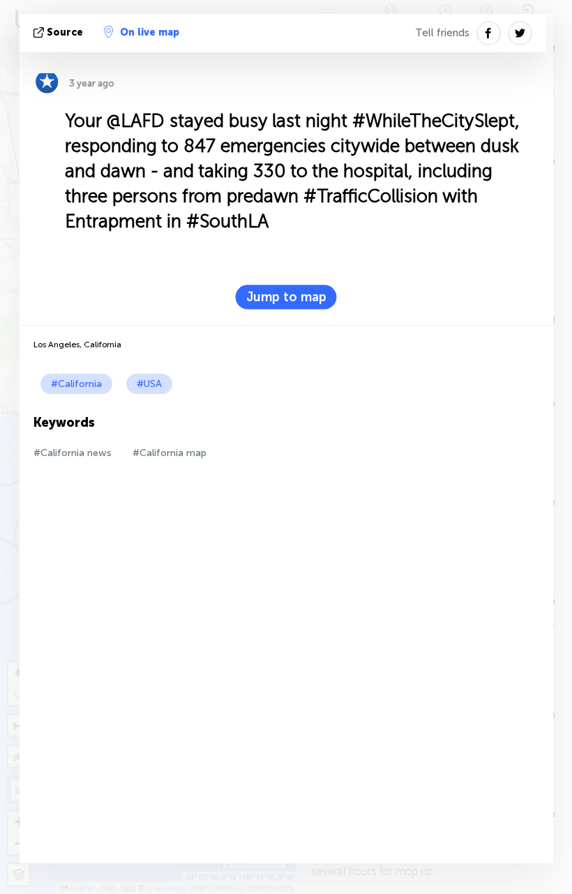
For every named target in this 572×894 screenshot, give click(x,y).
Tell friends (442, 32)
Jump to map (286, 297)
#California (76, 384)
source (65, 32)
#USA (149, 384)
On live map (149, 32)
